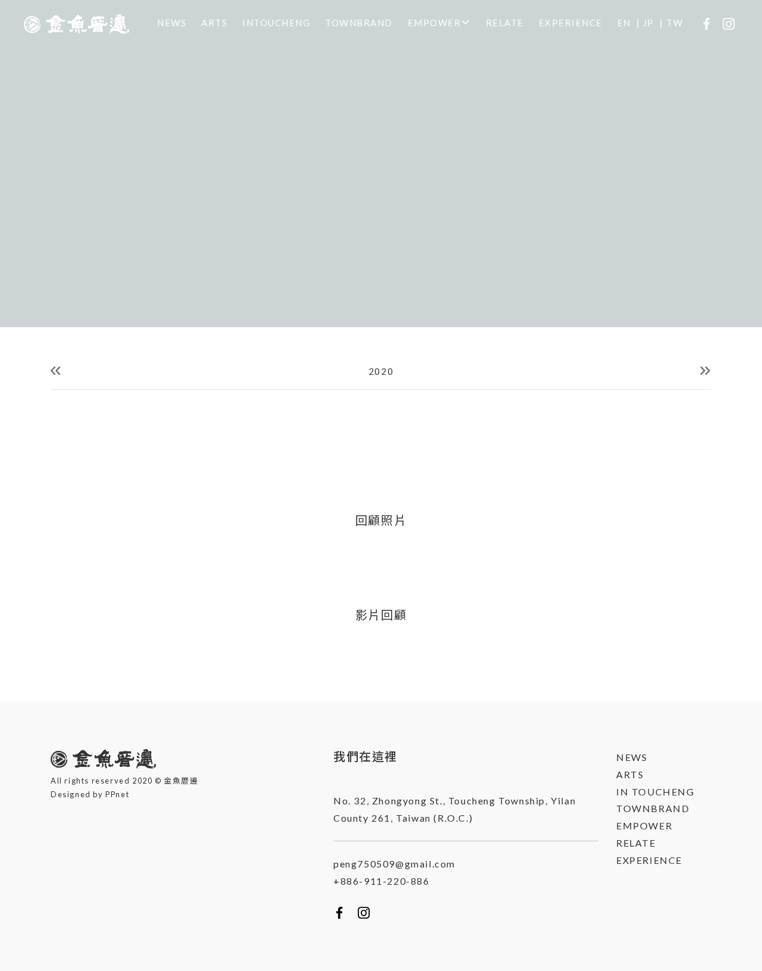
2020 (381, 371)
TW (674, 22)
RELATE (505, 22)
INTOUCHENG (276, 22)
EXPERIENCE (570, 22)
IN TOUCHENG (655, 791)
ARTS (214, 22)
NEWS (171, 22)
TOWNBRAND (359, 22)
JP (648, 22)
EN (624, 22)
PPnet (117, 794)
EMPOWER (434, 22)
